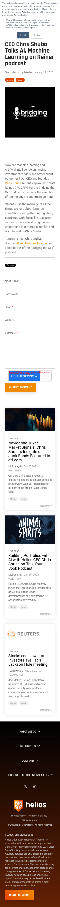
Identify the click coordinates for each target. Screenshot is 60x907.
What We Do (28, 731)
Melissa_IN (15, 466)
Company (28, 760)
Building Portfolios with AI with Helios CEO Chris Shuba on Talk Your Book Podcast (29, 562)
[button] (25, 788)
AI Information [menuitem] (29, 820)
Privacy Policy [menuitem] (18, 815)
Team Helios (12, 72)
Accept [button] (23, 35)
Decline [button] (37, 35)
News (20, 80)
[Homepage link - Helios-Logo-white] (30, 810)
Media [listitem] (13, 499)
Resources (28, 746)
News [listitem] (23, 499)
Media (10, 80)
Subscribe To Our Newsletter (28, 775)
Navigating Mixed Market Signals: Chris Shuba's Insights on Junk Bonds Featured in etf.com (29, 451)
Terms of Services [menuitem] (37, 815)
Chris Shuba (13, 183)
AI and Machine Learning (32, 243)
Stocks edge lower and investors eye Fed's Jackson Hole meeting (28, 660)
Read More (46, 505)
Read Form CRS (19, 895)
